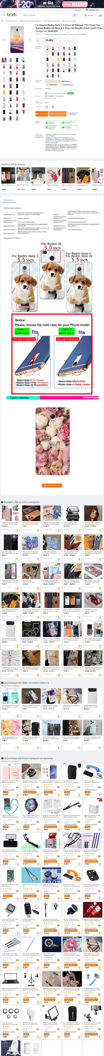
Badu (2, 21)
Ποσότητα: (38, 107)
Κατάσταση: (38, 88)
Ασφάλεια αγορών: (38, 122)
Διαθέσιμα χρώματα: (38, 47)
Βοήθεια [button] (78, 10)
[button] (3, 14)
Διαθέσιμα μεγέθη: (38, 81)
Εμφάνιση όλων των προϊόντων (10, 685)
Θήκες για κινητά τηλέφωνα (69, 21)
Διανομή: (38, 96)
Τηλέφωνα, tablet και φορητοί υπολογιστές (30, 21)
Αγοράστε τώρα (42, 114)
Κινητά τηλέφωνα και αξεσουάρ (52, 21)
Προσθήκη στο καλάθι (57, 114)
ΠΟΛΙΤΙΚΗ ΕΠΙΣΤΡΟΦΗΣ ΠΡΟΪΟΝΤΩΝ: (39, 136)
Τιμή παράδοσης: (38, 102)
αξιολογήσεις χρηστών (52, 34)
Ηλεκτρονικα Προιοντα (11, 21)
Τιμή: (37, 40)
